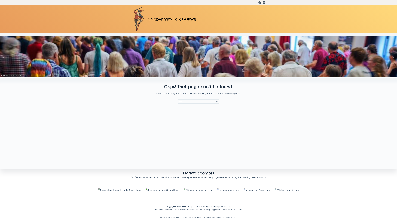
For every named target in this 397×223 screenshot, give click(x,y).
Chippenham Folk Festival (172, 19)
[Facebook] (259, 2)
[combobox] (196, 101)
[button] (3, 56)
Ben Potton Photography (15, 75)
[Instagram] (264, 2)
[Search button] (217, 101)
